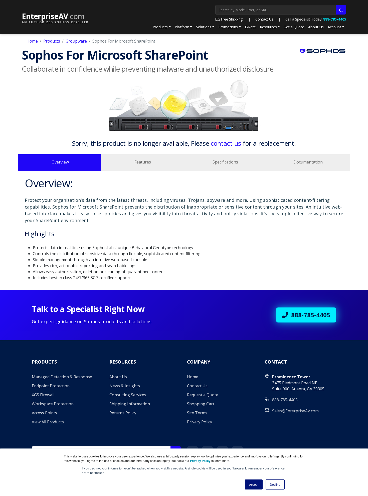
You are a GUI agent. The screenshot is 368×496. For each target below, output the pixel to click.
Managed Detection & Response (62, 377)
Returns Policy (122, 413)
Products (160, 27)
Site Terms (197, 413)
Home (32, 41)
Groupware (76, 41)
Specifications (225, 162)
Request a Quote (202, 395)
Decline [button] (275, 484)
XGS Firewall (43, 395)
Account (334, 27)
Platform (182, 27)
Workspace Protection (53, 404)
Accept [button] (253, 484)
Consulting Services (127, 395)
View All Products (48, 422)
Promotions (228, 27)
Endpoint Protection (51, 386)
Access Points (44, 413)
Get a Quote (294, 27)
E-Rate (250, 27)
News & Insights (124, 386)
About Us (316, 27)
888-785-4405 (334, 19)
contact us (226, 143)
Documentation (308, 162)
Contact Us (264, 19)
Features (142, 162)
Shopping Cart (200, 404)
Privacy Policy (199, 422)
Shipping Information (129, 404)
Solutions (203, 27)
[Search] (341, 10)
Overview (60, 162)
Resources (268, 27)
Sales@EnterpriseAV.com (295, 411)
